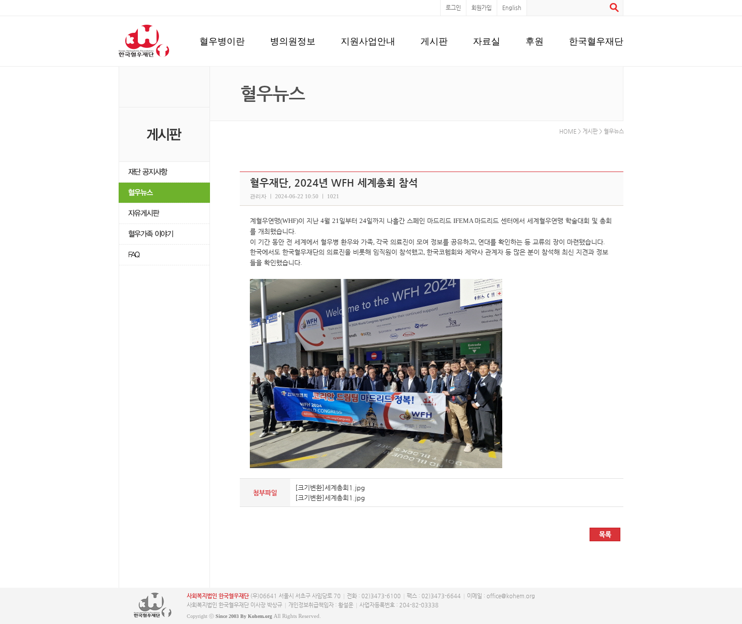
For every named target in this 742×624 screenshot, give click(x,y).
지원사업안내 (368, 40)
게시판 (434, 40)
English (511, 8)
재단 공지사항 (164, 172)
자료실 (486, 40)
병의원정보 (292, 40)
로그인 (453, 8)
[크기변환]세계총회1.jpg (330, 487)
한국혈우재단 (596, 40)
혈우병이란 (222, 40)
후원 (534, 40)
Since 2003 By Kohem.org (244, 616)
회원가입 (481, 8)
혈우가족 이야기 (164, 234)
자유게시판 (164, 213)
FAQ (164, 255)
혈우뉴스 (164, 193)
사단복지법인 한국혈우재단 (153, 605)
